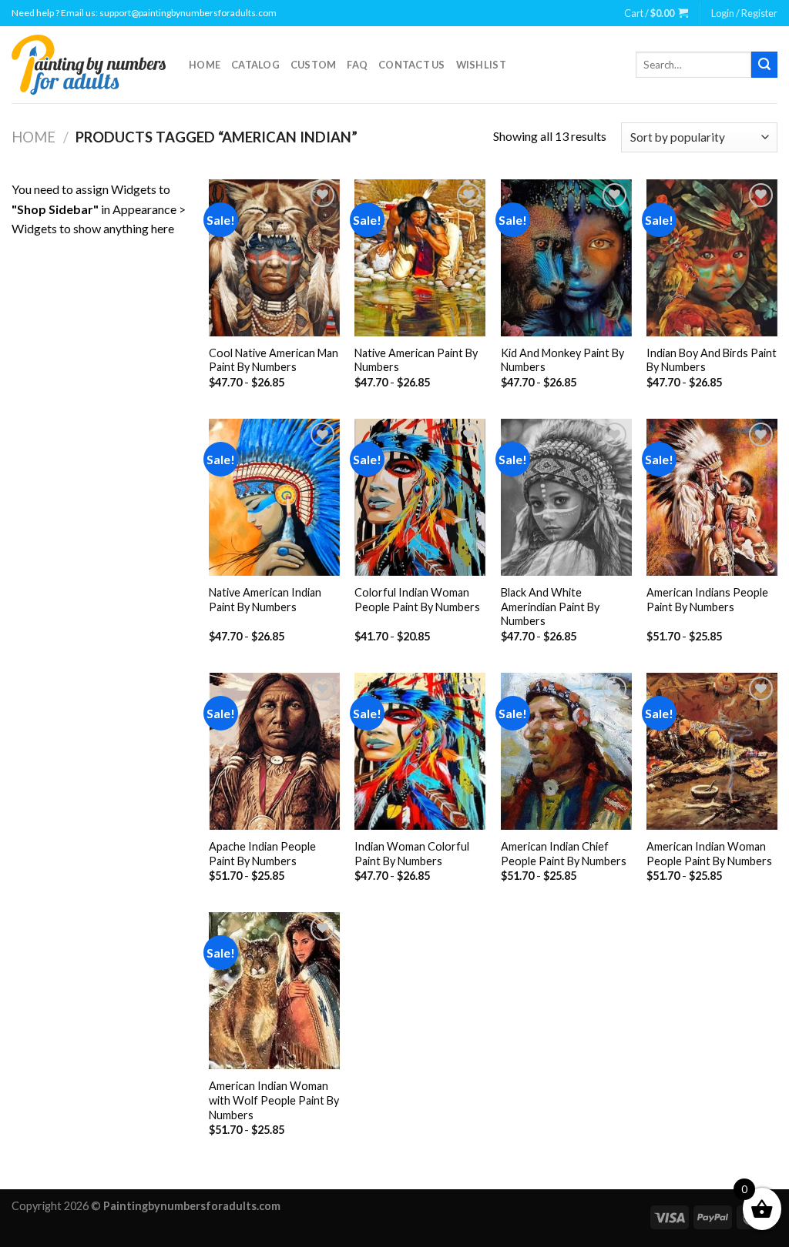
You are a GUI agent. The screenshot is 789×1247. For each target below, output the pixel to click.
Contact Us (411, 65)
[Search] (764, 65)
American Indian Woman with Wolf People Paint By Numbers (274, 1100)
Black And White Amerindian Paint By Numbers (550, 606)
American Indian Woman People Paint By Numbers (709, 854)
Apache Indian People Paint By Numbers (262, 854)
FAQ (357, 65)
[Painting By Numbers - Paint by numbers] (89, 65)
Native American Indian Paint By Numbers (265, 599)
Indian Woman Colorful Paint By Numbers (411, 854)
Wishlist (481, 65)
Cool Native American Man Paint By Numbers (273, 360)
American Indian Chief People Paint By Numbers (563, 854)
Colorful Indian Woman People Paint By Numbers (417, 599)
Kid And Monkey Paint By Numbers (562, 360)
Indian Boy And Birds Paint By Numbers (711, 360)
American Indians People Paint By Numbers (707, 599)
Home (204, 65)
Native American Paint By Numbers (416, 360)
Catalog (255, 65)
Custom (313, 65)
